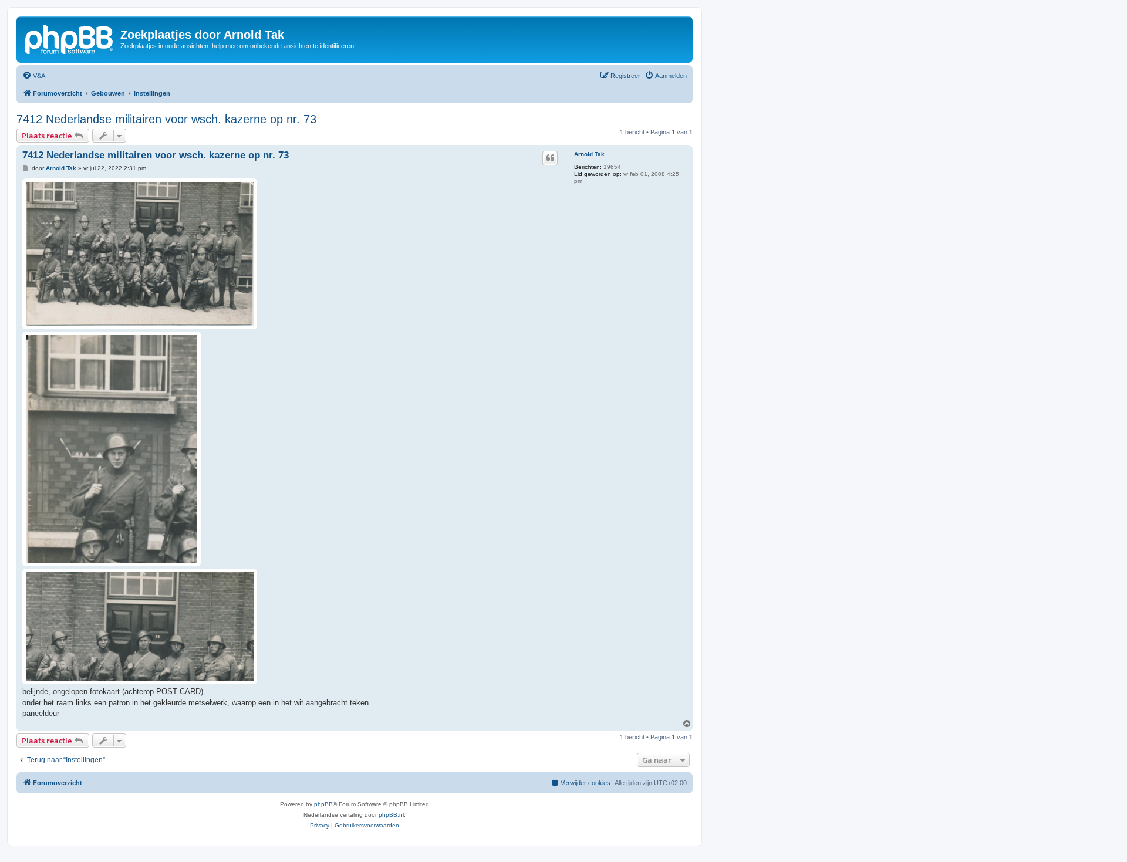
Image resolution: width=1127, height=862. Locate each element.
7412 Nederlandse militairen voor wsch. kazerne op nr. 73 (166, 119)
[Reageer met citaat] (550, 158)
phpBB (323, 804)
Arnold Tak (589, 154)
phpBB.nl (391, 815)
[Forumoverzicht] (69, 38)
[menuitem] (33, 76)
